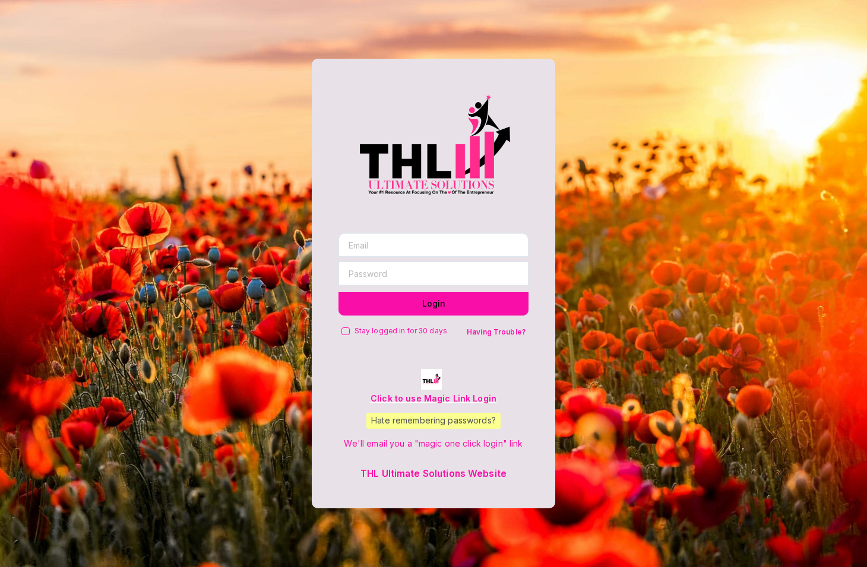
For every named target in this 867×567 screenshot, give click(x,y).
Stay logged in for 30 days (401, 331)
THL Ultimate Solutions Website (433, 473)
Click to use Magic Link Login (433, 398)
